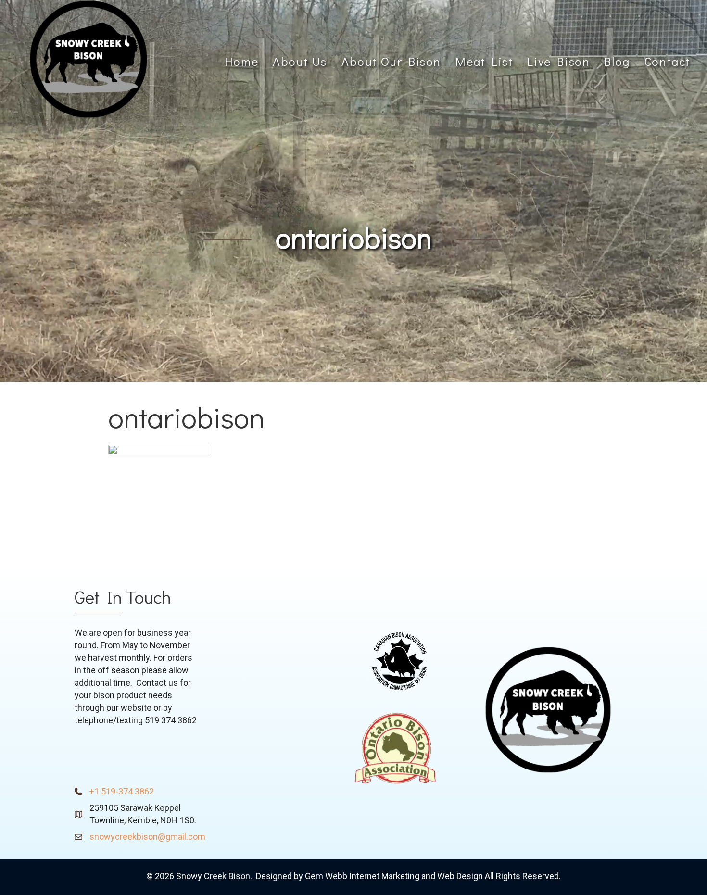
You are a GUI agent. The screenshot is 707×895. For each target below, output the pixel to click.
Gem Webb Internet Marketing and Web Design (394, 876)
